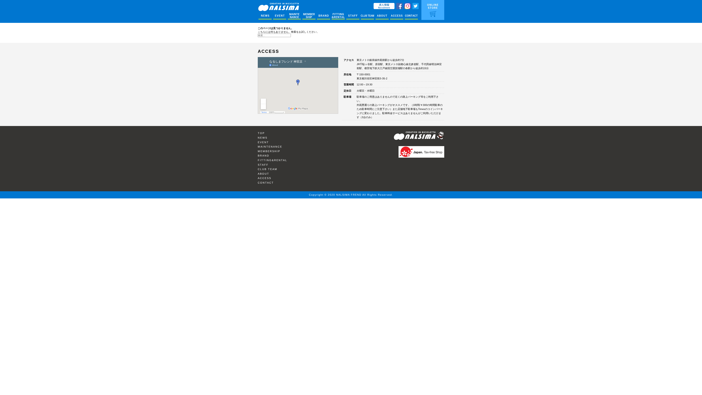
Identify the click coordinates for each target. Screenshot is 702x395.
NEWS (262, 137)
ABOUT (263, 173)
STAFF (263, 164)
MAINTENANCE (270, 146)
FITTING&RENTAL (272, 160)
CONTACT (266, 182)
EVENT (263, 142)
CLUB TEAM (267, 169)
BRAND (263, 155)
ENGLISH (366, 4)
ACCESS (264, 178)
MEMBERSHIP (269, 151)
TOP (261, 133)
